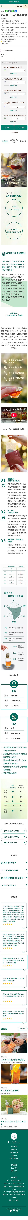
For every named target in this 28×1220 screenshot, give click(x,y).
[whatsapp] (12, 11)
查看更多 (22, 1028)
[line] (6, 11)
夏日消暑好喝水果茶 (10, 1090)
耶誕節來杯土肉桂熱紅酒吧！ (14, 1059)
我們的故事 (14, 1149)
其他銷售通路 (14, 1158)
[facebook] (9, 11)
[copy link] (15, 11)
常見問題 (14, 1155)
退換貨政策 (14, 1168)
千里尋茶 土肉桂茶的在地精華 (13, 1123)
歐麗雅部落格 (14, 1152)
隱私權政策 (14, 1171)
